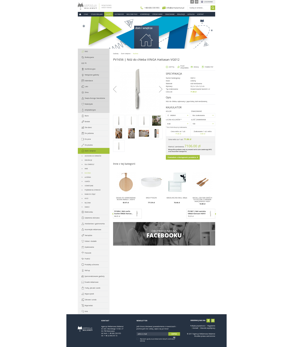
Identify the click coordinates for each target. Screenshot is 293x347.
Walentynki (89, 104)
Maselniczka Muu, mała (177, 198)
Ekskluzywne (89, 57)
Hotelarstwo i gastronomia (95, 224)
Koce (86, 198)
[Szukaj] (213, 8)
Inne (86, 169)
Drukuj (196, 67)
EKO (86, 51)
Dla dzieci (88, 127)
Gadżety (109, 14)
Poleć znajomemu (184, 67)
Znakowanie (170, 14)
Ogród (87, 181)
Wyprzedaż (89, 305)
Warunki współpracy (207, 328)
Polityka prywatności (197, 326)
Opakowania (89, 247)
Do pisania (89, 145)
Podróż (87, 259)
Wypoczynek (89, 294)
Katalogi (191, 14)
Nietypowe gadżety (92, 75)
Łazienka (88, 177)
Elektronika (89, 212)
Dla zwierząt (89, 164)
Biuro (87, 116)
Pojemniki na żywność (93, 190)
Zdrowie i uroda (90, 300)
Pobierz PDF (209, 67)
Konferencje (145, 14)
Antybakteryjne (90, 110)
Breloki (87, 121)
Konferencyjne (90, 69)
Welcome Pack (131, 14)
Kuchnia (88, 173)
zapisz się (174, 334)
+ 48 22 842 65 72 (110, 336)
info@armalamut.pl (175, 7)
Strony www (157, 14)
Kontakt (200, 14)
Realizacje (181, 14)
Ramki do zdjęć (90, 194)
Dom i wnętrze (90, 151)
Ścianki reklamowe (91, 282)
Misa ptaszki (151, 198)
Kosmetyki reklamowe (93, 229)
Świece (87, 207)
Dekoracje (88, 160)
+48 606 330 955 (152, 7)
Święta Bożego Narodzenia (95, 98)
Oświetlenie (89, 186)
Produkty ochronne (92, 264)
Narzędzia (88, 235)
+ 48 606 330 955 (114, 333)
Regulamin (211, 326)
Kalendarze (89, 81)
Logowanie (208, 2)
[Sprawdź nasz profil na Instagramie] (196, 2)
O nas (86, 14)
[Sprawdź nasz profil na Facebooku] (192, 2)
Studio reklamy (97, 14)
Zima (86, 92)
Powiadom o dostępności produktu (182, 157)
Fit (86, 63)
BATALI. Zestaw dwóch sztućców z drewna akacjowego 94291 (202, 199)
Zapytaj (171, 67)
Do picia (88, 139)
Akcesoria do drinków (93, 156)
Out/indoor (119, 14)
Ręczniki (88, 203)
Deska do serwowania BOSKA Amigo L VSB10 (126, 199)
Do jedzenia (89, 133)
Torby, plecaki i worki (92, 288)
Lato (86, 86)
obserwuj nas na (164, 234)
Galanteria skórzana (92, 218)
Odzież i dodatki (90, 241)
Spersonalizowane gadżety (94, 276)
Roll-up (87, 270)
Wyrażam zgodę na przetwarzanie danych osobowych (157, 340)
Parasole (88, 253)
